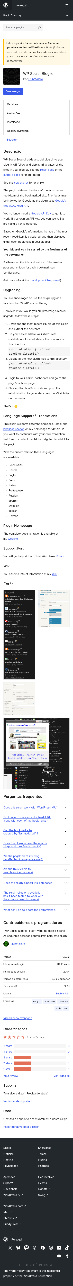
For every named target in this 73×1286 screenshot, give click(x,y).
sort (66, 1008)
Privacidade (10, 1165)
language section (13, 429)
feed (57, 280)
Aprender (9, 1177)
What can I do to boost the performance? (29, 910)
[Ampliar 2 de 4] (65, 594)
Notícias (8, 1154)
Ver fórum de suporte (16, 1101)
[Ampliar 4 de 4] (65, 722)
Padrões (43, 1165)
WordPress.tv (13, 1195)
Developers (10, 1189)
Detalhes (12, 104)
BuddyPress (12, 1224)
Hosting (8, 1160)
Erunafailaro (35, 79)
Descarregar (13, 91)
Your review (10, 1075)
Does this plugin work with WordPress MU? (30, 807)
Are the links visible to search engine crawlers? (18, 870)
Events (42, 1183)
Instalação (13, 122)
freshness (63, 1001)
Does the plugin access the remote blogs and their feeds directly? (25, 845)
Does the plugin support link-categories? (28, 883)
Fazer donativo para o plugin (21, 1126)
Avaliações (13, 113)
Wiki (54, 574)
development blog (41, 280)
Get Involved (46, 1177)
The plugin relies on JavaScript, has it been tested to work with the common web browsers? (23, 896)
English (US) (63, 993)
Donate (44, 1189)
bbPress (10, 1218)
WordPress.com (14, 1206)
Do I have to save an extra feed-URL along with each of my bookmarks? (27, 819)
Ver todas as (62, 1075)
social (58, 1008)
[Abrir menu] (67, 5)
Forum (60, 556)
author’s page (11, 174)
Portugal (16, 1239)
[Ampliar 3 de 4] (30, 687)
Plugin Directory (12, 15)
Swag (43, 1195)
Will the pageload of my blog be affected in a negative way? (23, 858)
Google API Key (41, 213)
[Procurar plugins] (39, 27)
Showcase (44, 1147)
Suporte (12, 139)
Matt (8, 1212)
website (13, 538)
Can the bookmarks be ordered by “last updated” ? (20, 832)
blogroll (37, 1001)
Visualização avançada (17, 1018)
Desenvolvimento (18, 130)
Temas (42, 1154)
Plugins (42, 1160)
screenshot (21, 182)
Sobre (7, 1147)
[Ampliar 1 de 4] (30, 594)
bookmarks (49, 1001)
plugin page (47, 169)
